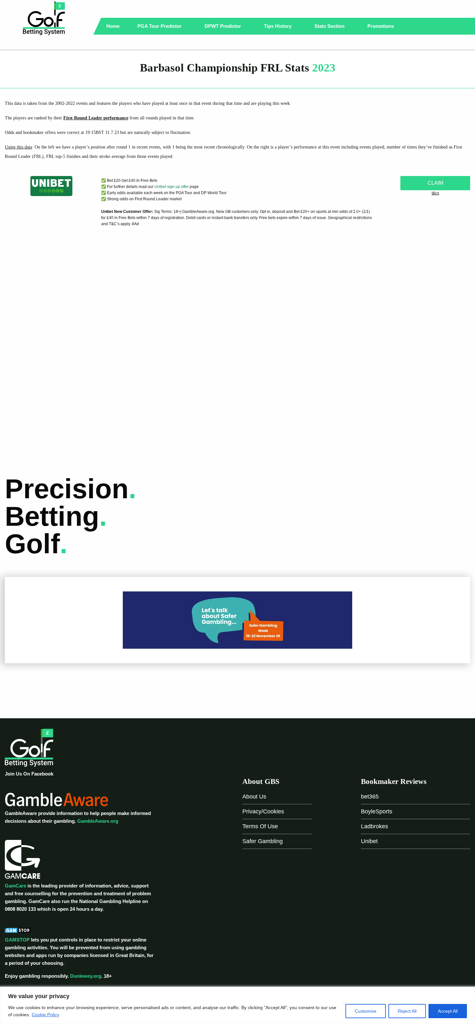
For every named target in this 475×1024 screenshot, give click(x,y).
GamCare (15, 885)
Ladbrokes (374, 826)
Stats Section (330, 26)
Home (113, 26)
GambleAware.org (97, 821)
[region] (237, 1005)
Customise (365, 1011)
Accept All (448, 1011)
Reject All (407, 1011)
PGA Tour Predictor (160, 26)
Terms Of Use (260, 826)
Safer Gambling (262, 841)
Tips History (278, 26)
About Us (254, 796)
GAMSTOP (17, 939)
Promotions (381, 26)
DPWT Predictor (223, 26)
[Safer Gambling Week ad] (237, 619)
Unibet (369, 841)
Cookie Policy (45, 1014)
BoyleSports (376, 811)
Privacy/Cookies (263, 811)
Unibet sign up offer (171, 186)
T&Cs (435, 193)
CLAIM (435, 183)
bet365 (370, 796)
